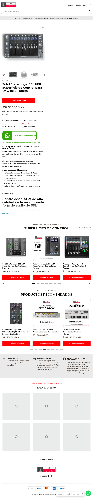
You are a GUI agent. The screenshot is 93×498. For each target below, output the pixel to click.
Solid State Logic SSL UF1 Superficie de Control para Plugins (44, 266)
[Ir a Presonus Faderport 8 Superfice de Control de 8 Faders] (77, 247)
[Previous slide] (4, 74)
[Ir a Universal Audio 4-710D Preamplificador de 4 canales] (46, 313)
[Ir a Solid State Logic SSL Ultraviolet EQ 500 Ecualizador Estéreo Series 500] (16, 313)
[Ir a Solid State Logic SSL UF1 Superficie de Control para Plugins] (46, 247)
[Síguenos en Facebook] (51, 476)
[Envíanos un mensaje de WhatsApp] (88, 493)
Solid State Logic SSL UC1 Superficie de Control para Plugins (14, 266)
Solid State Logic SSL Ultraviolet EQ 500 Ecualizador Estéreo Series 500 (16, 332)
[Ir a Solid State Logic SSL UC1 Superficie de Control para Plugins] (16, 247)
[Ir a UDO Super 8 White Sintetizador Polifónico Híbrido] (77, 313)
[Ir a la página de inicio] (8, 4)
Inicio (16, 18)
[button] (34, 283)
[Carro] (90, 5)
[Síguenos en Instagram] (49, 476)
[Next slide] (43, 74)
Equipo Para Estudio (27, 18)
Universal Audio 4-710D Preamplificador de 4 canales (46, 331)
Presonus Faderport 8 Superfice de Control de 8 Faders (74, 266)
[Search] (90, 11)
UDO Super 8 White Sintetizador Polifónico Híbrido (73, 332)
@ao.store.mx (46, 387)
